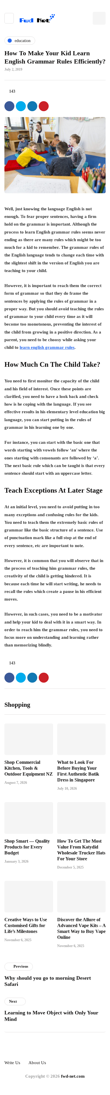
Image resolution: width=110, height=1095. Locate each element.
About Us (37, 1062)
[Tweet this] (21, 106)
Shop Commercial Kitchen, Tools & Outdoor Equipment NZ (28, 768)
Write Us (12, 1062)
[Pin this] (44, 106)
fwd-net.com (73, 1076)
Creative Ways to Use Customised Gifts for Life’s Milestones (25, 925)
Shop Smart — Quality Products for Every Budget (27, 847)
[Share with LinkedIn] (32, 106)
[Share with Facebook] (9, 106)
